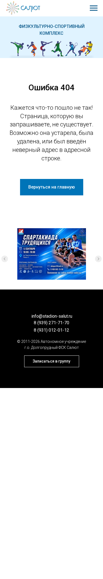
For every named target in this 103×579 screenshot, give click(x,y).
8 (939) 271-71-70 (51, 322)
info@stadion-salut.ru (51, 316)
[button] (51, 361)
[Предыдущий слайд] (4, 259)
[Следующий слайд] (98, 259)
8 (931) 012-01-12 (51, 330)
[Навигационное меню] (94, 8)
